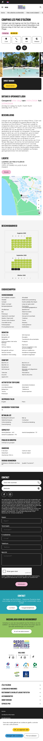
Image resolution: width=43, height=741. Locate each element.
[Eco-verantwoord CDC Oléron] (17, 674)
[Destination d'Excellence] (17, 665)
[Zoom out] (38, 204)
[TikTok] (33, 657)
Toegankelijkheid (27, 608)
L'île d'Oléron (6, 685)
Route (6, 172)
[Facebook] (18, 47)
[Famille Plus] (26, 665)
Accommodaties (7, 696)
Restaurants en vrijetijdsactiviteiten (16, 692)
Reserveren (10, 86)
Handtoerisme (7, 700)
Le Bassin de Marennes (9, 689)
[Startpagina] (21, 7)
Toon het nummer (10, 482)
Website (7, 488)
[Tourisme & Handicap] (26, 674)
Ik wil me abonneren (21, 631)
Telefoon (5, 543)
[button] (2, 63)
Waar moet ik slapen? (32, 12)
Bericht (4, 552)
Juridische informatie (8, 714)
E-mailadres (6, 535)
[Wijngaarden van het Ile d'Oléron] (35, 665)
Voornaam (5, 526)
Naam (4, 517)
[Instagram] (24, 47)
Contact (12, 608)
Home (3, 12)
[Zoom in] (38, 200)
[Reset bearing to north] (38, 207)
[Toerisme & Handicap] (3, 2)
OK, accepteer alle (21, 730)
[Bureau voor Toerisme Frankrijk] (8, 665)
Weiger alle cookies (14, 736)
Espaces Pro (6, 704)
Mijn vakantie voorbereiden (15, 12)
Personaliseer (31, 736)
